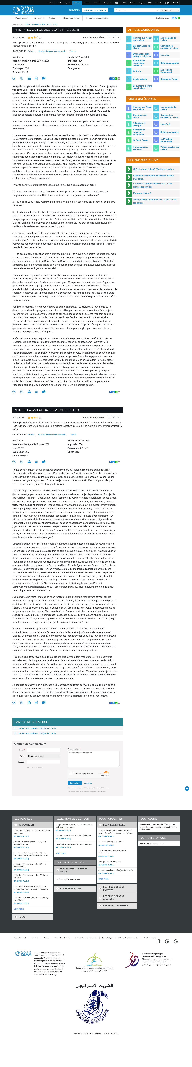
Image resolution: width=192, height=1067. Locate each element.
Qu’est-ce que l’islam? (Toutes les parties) (153, 169)
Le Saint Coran (140, 140)
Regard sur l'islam (71, 18)
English (50, 3)
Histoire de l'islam (169, 79)
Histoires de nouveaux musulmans (139, 132)
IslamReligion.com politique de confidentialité (120, 938)
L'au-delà (164, 55)
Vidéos (52, 18)
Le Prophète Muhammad (166, 140)
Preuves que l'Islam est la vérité (142, 108)
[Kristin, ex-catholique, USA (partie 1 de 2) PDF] (36, 78)
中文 (116, 3)
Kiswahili (158, 3)
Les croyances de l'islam (141, 47)
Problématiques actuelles (140, 148)
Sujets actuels (140, 79)
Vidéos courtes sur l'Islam (169, 148)
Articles (37, 18)
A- (110, 37)
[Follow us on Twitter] (167, 941)
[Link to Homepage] (23, 10)
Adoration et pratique (139, 124)
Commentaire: (74, 749)
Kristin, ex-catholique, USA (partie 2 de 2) (37, 733)
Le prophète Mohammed (166, 71)
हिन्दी (149, 3)
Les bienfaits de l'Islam (168, 108)
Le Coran (137, 71)
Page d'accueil (21, 18)
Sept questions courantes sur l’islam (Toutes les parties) (155, 201)
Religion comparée (169, 63)
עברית (175, 3)
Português (107, 3)
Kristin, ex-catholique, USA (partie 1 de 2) (37, 728)
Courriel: (21, 762)
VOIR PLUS (19, 909)
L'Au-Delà (165, 124)
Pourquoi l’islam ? (142, 193)
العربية (59, 3)
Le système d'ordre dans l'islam (142, 87)
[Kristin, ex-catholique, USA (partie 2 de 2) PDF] (36, 461)
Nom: (22, 750)
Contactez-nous (162, 18)
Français (77, 3)
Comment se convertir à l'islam (169, 47)
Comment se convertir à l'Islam (169, 116)
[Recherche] (157, 10)
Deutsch (87, 3)
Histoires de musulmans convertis (52, 51)
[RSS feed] (176, 941)
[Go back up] (187, 788)
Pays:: (22, 756)
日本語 (124, 3)
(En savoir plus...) (21, 836)
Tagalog (141, 3)
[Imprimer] (29, 78)
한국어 (167, 3)
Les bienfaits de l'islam (168, 39)
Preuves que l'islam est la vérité (142, 39)
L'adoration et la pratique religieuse (142, 55)
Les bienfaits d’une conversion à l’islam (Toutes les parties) (152, 185)
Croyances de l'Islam (139, 116)
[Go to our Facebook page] (159, 941)
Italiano (132, 3)
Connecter (74, 10)
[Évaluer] (14, 78)
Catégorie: (19, 51)
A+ (118, 37)
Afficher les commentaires (97, 18)
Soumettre (75, 783)
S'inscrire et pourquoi (95, 10)
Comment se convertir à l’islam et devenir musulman (153, 177)
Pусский (97, 3)
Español (67, 3)
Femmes (73, 51)
